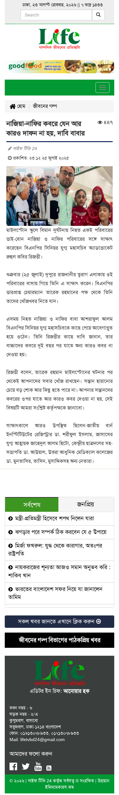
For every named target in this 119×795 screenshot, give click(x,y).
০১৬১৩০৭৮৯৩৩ (34, 733)
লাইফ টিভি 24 (40, 781)
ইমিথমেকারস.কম (59, 787)
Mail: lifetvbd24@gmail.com (37, 739)
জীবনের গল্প (45, 106)
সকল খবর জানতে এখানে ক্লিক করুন (57, 621)
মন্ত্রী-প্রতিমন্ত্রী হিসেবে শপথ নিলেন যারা (54, 518)
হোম (20, 106)
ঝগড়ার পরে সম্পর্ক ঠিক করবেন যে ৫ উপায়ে (60, 532)
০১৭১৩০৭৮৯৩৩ (65, 733)
